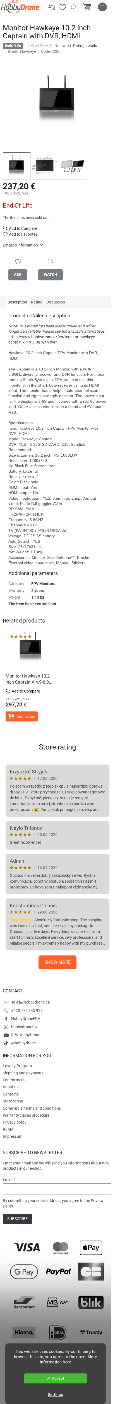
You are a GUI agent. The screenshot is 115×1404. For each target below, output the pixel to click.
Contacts (11, 1094)
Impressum (12, 1136)
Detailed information (20, 245)
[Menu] (102, 7)
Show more (57, 962)
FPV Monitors (43, 583)
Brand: (22, 51)
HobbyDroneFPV (25, 1018)
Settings (55, 1394)
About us (10, 1087)
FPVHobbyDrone (25, 1035)
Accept (58, 1378)
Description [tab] (17, 302)
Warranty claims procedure (26, 1115)
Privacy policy (15, 1122)
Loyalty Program (17, 1066)
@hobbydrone (23, 1043)
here (67, 1362)
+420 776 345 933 (27, 1010)
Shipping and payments (23, 1073)
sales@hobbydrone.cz (30, 1002)
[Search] (73, 7)
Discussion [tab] (55, 302)
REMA (8, 1129)
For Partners (14, 1080)
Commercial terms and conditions (32, 1108)
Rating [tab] (36, 302)
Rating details (85, 45)
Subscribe (17, 1218)
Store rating (57, 747)
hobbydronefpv (24, 1027)
